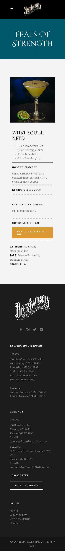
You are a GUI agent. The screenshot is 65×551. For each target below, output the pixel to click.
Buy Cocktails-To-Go (32, 232)
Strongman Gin (19, 251)
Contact (15, 523)
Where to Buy (18, 515)
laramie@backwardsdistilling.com (30, 467)
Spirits (14, 510)
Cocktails (29, 246)
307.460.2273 (26, 459)
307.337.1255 (26, 433)
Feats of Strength (28, 255)
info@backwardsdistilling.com (28, 441)
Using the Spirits (20, 519)
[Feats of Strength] (32, 100)
